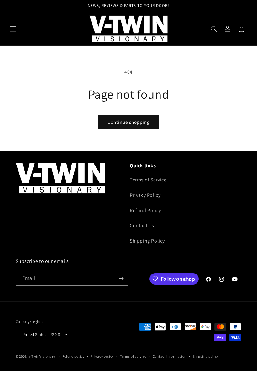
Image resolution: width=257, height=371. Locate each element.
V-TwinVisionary (42, 356)
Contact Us (142, 225)
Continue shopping (129, 122)
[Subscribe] (121, 278)
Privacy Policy (145, 195)
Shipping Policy (147, 241)
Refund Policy (145, 210)
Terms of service (133, 356)
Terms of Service (148, 179)
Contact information (169, 356)
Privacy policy (102, 356)
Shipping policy (206, 356)
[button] (13, 29)
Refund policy (73, 356)
